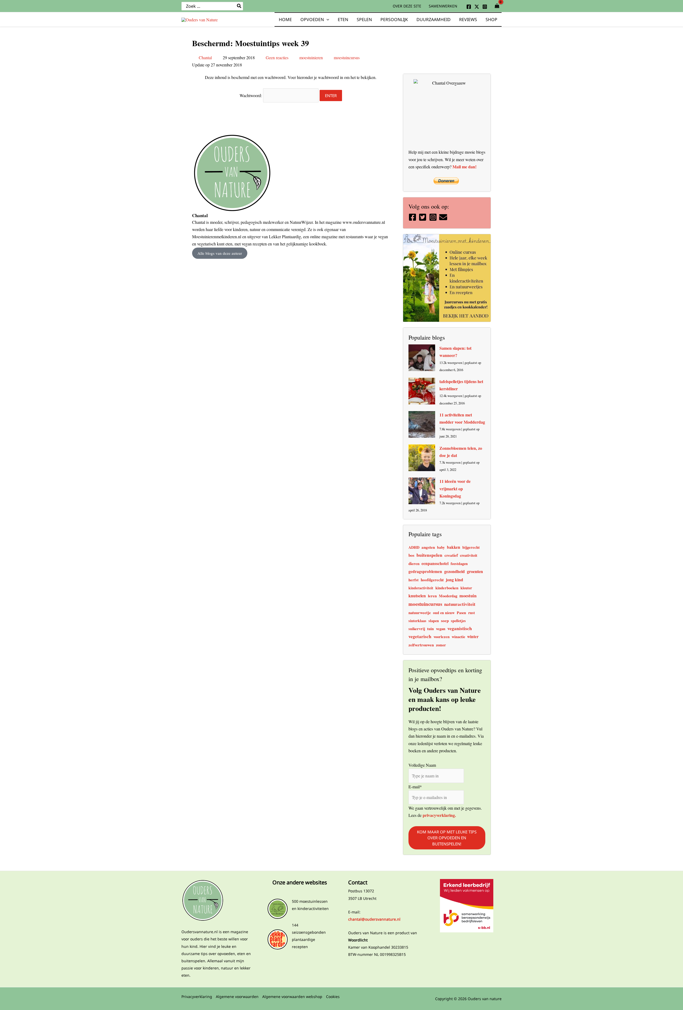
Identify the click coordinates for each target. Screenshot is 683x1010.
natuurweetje (419, 612)
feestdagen (459, 563)
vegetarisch (419, 636)
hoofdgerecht (432, 580)
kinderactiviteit (420, 588)
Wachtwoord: (251, 95)
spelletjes (458, 620)
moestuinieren (311, 57)
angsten (428, 547)
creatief (451, 555)
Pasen (461, 612)
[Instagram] (484, 6)
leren (432, 596)
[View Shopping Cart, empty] (497, 6)
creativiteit (468, 555)
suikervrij (416, 628)
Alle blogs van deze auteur (219, 253)
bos (411, 555)
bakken (453, 547)
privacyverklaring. (439, 815)
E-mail (415, 786)
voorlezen (442, 636)
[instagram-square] (433, 217)
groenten (475, 571)
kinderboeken (446, 588)
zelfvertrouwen (421, 645)
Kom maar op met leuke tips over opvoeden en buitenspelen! (446, 837)
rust (471, 612)
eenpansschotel (435, 563)
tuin (430, 628)
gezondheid (454, 571)
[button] (326, 19)
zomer (441, 645)
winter (473, 636)
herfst (413, 580)
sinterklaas (417, 620)
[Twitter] (476, 6)
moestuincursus (347, 57)
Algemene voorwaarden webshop (292, 996)
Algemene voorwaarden (237, 996)
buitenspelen (429, 554)
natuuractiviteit (459, 604)
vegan (440, 628)
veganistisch (459, 628)
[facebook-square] (413, 217)
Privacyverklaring (196, 996)
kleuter (466, 588)
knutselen (417, 596)
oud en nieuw (444, 612)
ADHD (413, 547)
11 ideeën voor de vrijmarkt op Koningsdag (455, 488)
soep (445, 620)
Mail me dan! (464, 167)
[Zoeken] (239, 6)
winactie (458, 636)
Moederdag (448, 596)
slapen (433, 620)
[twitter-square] (423, 217)
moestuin (467, 596)
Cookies (333, 996)
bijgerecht (471, 547)
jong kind (454, 579)
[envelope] (443, 217)
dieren (413, 563)
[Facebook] (468, 6)
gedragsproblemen (425, 571)
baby (441, 547)
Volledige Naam (422, 765)
